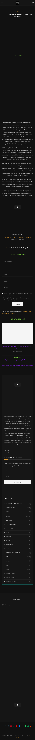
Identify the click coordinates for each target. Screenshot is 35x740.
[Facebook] (3, 726)
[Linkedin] (13, 726)
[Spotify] (25, 726)
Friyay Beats (18, 520)
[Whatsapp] (28, 726)
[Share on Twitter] (11, 248)
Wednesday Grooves (18, 581)
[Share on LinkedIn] (15, 248)
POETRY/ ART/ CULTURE (18, 553)
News (18, 548)
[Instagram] (8, 726)
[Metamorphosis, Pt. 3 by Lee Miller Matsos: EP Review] (17, 333)
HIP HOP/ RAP (18, 528)
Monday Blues (18, 544)
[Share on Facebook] (9, 248)
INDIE (18, 532)
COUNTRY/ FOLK (18, 508)
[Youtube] (16, 726)
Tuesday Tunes (18, 577)
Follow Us (7, 453)
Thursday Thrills (18, 573)
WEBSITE (22, 237)
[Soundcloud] (22, 726)
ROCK (18, 569)
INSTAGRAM (8, 237)
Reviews (18, 561)
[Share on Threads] (25, 248)
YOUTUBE (28, 237)
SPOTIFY (15, 237)
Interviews (18, 536)
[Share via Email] (27, 248)
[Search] (33, 3)
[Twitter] (5, 726)
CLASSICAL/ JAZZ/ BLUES (18, 504)
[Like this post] (7, 248)
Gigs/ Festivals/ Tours (18, 524)
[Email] (19, 726)
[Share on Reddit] (17, 248)
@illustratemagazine (7, 605)
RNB (18, 565)
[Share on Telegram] (21, 248)
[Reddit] (31, 726)
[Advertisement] (17, 36)
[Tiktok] (17, 729)
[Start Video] (17, 207)
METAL (18, 540)
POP (18, 557)
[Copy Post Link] (23, 248)
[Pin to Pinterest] (13, 248)
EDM (18, 512)
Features (18, 516)
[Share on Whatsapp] (19, 248)
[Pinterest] (11, 726)
